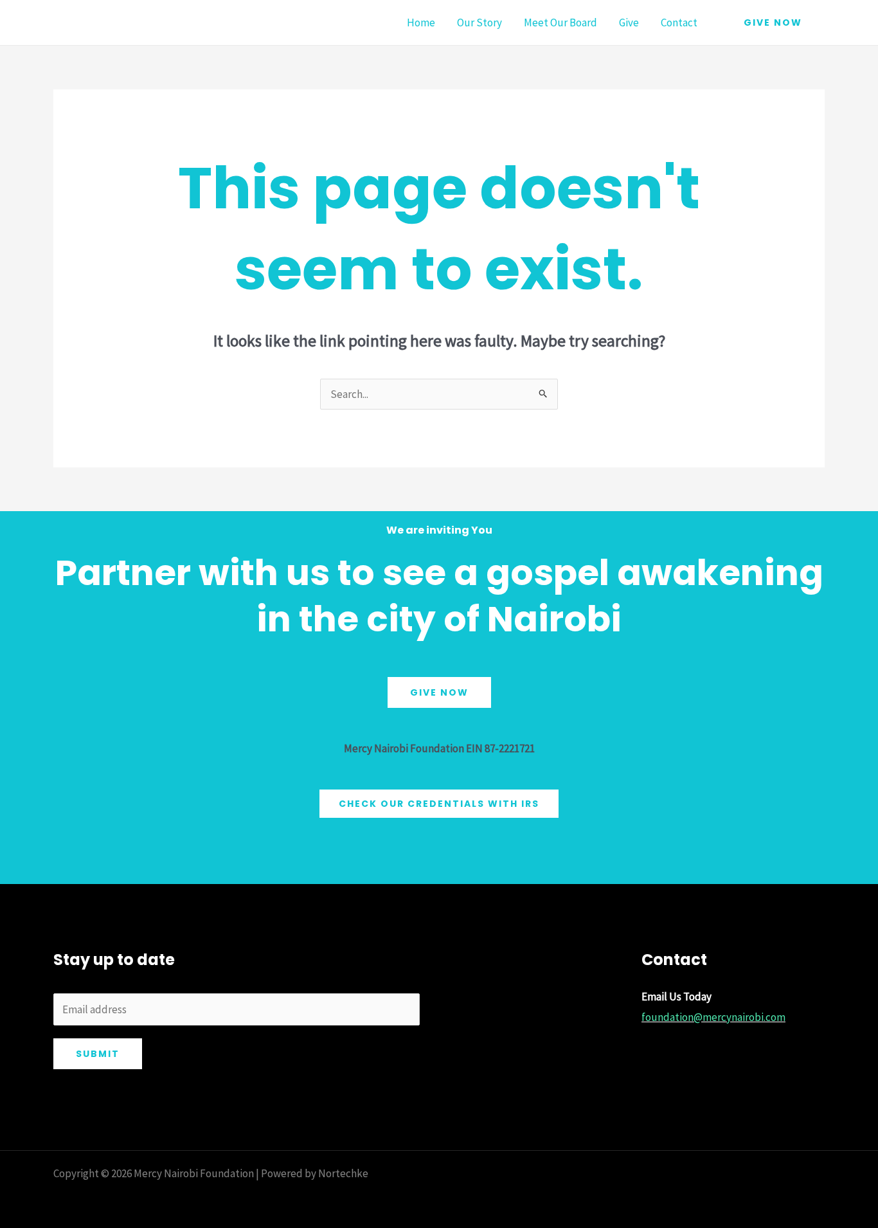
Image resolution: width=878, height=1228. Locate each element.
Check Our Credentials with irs (439, 803)
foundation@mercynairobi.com (713, 1017)
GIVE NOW (439, 692)
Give (629, 22)
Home (421, 22)
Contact (679, 22)
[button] (773, 22)
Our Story (479, 22)
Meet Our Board (560, 22)
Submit (98, 1053)
